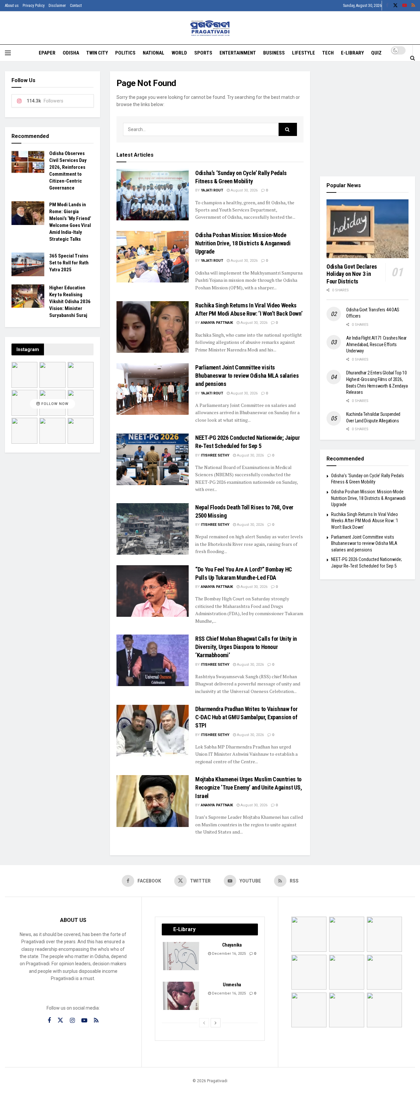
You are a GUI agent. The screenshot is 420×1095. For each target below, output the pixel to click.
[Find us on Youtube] (404, 5)
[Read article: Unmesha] (181, 996)
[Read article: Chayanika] (181, 956)
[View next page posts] (215, 1022)
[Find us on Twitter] (395, 5)
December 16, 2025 (228, 953)
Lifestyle (303, 53)
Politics (125, 53)
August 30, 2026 (244, 190)
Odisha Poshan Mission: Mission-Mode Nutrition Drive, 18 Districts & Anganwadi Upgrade (242, 243)
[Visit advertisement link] (367, 119)
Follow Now (54, 404)
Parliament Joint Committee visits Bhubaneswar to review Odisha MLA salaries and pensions (247, 375)
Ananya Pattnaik (217, 323)
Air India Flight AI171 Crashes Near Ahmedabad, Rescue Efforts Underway (376, 344)
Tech (328, 53)
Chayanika (232, 945)
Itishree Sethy (215, 455)
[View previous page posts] (204, 1022)
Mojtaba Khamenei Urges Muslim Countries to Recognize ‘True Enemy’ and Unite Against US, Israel (248, 787)
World (179, 53)
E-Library (352, 53)
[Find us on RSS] (413, 5)
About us (12, 5)
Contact (76, 5)
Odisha (71, 53)
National (153, 53)
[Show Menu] (8, 53)
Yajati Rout (212, 190)
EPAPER (47, 53)
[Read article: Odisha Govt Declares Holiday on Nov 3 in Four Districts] (367, 228)
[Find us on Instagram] (72, 1020)
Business (274, 53)
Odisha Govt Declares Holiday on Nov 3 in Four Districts (351, 274)
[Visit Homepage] (210, 28)
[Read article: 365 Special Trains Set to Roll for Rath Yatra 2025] (27, 264)
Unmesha (232, 984)
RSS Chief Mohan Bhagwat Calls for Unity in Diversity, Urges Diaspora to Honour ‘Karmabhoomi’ (246, 647)
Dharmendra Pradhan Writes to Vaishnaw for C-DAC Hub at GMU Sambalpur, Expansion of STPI (246, 717)
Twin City (97, 53)
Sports (203, 53)
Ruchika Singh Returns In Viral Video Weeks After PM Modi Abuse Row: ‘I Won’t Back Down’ (364, 521)
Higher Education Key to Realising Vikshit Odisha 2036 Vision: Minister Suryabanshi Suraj (70, 301)
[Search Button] (412, 57)
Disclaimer (57, 5)
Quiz (376, 53)
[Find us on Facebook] (387, 5)
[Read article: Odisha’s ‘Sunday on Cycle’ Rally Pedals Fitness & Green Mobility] (152, 194)
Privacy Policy (34, 5)
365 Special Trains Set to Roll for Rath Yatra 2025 (69, 263)
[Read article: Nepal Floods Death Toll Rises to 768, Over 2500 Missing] (152, 529)
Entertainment (238, 53)
